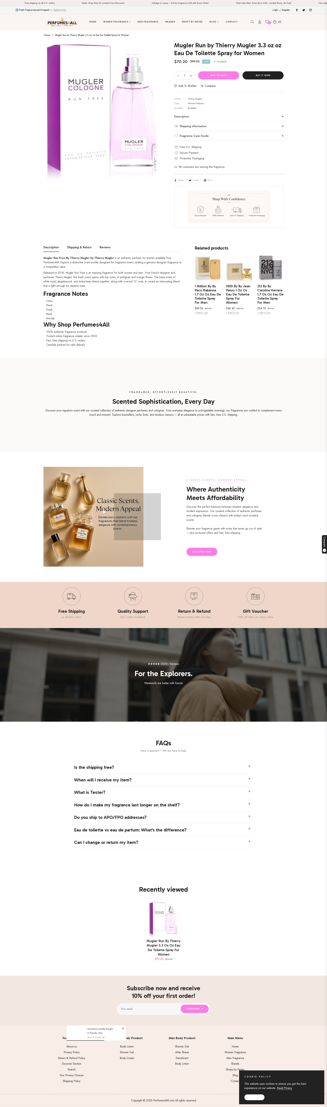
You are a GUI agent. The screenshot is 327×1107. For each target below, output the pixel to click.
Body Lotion (127, 1046)
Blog (235, 1075)
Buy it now (263, 75)
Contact (235, 1081)
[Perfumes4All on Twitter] (303, 10)
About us (71, 1046)
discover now (201, 551)
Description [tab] (51, 247)
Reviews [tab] (105, 247)
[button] (252, 22)
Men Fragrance (235, 1058)
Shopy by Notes (235, 1069)
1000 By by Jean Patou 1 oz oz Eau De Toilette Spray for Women (238, 294)
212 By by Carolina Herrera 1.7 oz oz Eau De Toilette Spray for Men (270, 294)
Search (72, 1069)
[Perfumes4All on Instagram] (310, 10)
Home (47, 35)
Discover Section (71, 1064)
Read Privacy (284, 1088)
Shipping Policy (71, 1081)
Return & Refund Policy (71, 1058)
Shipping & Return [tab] (79, 247)
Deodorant (182, 1058)
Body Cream (127, 1058)
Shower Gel (127, 1052)
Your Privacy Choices (72, 1075)
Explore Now (59, 10)
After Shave (182, 1052)
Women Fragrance (235, 1052)
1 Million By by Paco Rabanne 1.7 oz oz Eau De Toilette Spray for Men (208, 294)
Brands (235, 1064)
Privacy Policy (72, 1052)
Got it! (254, 1097)
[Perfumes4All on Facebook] (296, 10)
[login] (259, 22)
